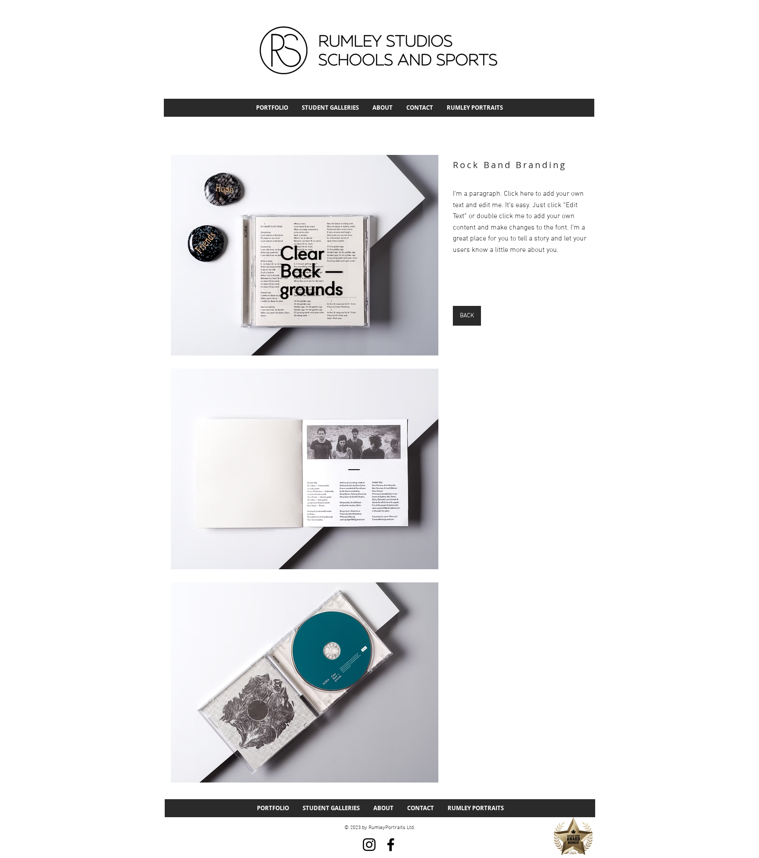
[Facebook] (390, 844)
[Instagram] (369, 844)
